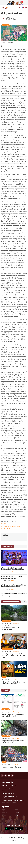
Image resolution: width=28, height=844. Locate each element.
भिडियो (3, 822)
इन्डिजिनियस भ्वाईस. (11, 838)
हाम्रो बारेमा (4, 816)
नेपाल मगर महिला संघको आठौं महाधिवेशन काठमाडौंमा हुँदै (14, 594)
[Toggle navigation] (25, 8)
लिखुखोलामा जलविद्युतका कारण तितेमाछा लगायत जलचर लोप (13, 742)
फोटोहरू (16, 819)
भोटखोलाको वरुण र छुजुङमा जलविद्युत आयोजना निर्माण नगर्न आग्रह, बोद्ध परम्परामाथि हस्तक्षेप (12, 628)
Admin (12, 581)
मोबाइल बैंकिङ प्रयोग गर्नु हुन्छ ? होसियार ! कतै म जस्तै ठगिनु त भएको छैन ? (13, 715)
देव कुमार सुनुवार (16, 712)
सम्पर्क (16, 822)
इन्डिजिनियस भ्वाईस (10, 18)
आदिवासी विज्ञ (4, 813)
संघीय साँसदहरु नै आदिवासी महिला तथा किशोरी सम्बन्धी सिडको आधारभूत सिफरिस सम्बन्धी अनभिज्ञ (13, 586)
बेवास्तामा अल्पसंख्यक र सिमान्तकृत (11, 767)
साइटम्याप (4, 819)
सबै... (25, 602)
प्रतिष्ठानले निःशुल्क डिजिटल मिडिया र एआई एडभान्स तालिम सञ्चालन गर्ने (13, 683)
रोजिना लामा (13, 572)
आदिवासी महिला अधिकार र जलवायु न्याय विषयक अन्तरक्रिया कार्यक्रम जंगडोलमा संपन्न (12, 577)
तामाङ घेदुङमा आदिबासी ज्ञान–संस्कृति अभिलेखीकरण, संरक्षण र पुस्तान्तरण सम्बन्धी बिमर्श (13, 656)
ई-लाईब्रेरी (17, 813)
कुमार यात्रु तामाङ (15, 738)
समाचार (16, 810)
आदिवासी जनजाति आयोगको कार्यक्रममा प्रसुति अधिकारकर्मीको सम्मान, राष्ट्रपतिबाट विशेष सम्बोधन (12, 569)
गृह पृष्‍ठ (3, 810)
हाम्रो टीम (16, 816)
